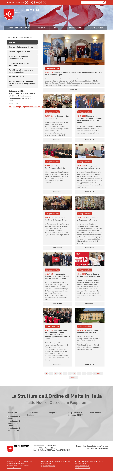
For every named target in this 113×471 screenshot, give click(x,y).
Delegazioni (53, 413)
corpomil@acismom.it (14, 468)
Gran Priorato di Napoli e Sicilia (14, 429)
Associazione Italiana (32, 414)
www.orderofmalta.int (82, 466)
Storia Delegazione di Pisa (19, 52)
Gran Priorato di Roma (20, 37)
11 (89, 373)
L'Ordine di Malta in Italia (18, 28)
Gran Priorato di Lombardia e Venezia (14, 423)
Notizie (57, 28)
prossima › (97, 373)
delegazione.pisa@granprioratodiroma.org (26, 107)
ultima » (73, 377)
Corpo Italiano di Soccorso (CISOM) (75, 414)
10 (84, 373)
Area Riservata (102, 446)
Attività (41, 28)
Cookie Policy (92, 446)
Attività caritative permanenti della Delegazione (21, 71)
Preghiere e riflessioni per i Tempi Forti (19, 64)
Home (9, 37)
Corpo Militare (95, 413)
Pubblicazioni (75, 28)
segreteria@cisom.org (48, 466)
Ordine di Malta (96, 28)
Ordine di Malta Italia (21, 15)
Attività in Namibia (16, 77)
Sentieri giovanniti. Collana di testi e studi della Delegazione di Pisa (22, 83)
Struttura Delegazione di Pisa (21, 47)
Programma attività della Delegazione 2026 (19, 57)
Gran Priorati (12, 413)
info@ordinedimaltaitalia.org (97, 448)
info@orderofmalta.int (82, 468)
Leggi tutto (73, 90)
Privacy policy (81, 446)
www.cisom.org (46, 463)
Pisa (30, 37)
